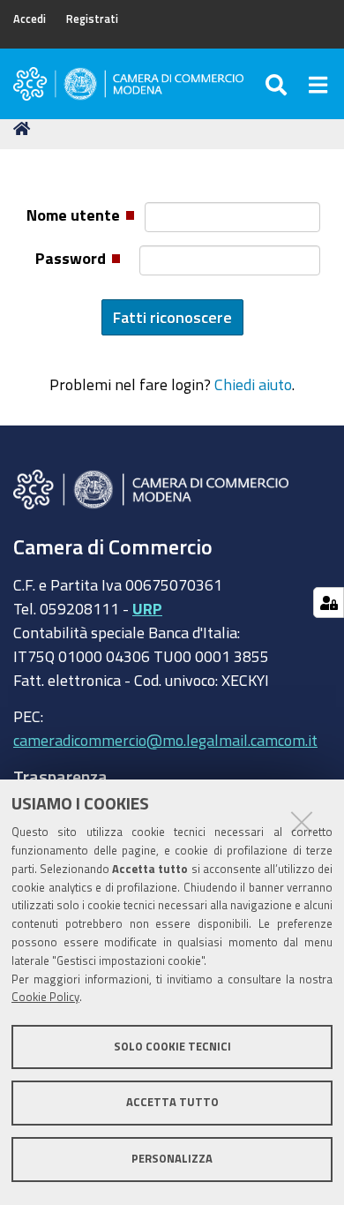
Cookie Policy (45, 997)
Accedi (29, 19)
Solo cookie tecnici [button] (172, 1046)
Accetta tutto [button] (172, 1102)
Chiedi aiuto (253, 384)
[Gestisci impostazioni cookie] (328, 602)
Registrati (92, 19)
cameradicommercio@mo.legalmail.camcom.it (165, 740)
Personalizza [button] (172, 1158)
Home (24, 128)
